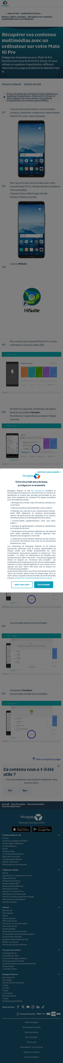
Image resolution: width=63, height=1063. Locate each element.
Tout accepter (43, 585)
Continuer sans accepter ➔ (49, 472)
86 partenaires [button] (37, 491)
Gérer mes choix (22, 585)
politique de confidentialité (25, 578)
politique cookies (45, 578)
